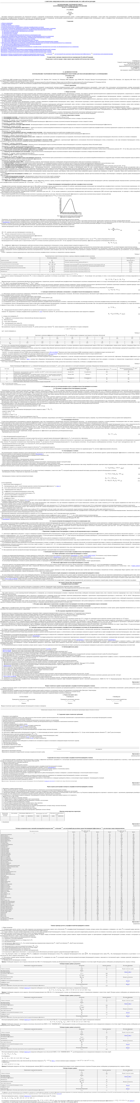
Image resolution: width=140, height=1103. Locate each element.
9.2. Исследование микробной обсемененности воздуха (16, 45)
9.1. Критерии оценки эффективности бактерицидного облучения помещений (21, 44)
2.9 (53, 781)
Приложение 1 (4, 49)
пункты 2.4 (47, 781)
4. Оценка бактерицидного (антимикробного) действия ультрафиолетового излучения (22, 27)
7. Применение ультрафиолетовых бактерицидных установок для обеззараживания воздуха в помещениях (27, 36)
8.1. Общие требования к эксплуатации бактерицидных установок (18, 38)
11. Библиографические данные (9, 48)
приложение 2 (57, 556)
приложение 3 (86, 556)
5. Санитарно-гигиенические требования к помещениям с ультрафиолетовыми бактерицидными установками (28, 28)
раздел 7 (132, 1100)
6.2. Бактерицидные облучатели (10, 32)
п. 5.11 (26, 725)
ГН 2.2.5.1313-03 (53, 353)
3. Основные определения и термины (10, 25)
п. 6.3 (21, 726)
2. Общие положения (6, 24)
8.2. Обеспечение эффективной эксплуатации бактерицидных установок (20, 40)
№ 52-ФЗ (48, 648)
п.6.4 (41, 311)
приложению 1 (36, 635)
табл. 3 (28, 359)
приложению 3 (112, 639)
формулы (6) (27, 1051)
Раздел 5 (126, 972)
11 (27, 500)
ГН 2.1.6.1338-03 (54, 352)
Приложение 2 (4, 50)
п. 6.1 (27, 736)
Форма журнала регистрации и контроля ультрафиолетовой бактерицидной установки (30, 52)
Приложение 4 (4, 54)
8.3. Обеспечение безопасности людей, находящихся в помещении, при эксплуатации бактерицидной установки (30, 41)
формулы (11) (27, 1096)
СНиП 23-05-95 (91, 555)
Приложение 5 (4, 55)
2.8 (52, 781)
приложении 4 (6, 222)
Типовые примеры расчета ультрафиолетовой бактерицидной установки (26, 55)
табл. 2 (53, 1060)
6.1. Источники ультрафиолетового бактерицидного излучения (17, 31)
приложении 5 (6, 519)
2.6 (50, 781)
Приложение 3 (4, 52)
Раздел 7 (128, 984)
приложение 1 (74, 555)
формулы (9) (27, 988)
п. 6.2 (32, 738)
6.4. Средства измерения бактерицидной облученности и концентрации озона (21, 34)
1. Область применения (6, 23)
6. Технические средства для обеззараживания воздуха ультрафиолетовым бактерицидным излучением (26, 29)
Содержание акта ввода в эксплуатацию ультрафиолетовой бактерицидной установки (29, 50)
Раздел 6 (128, 980)
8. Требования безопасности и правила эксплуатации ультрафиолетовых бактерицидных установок (25, 37)
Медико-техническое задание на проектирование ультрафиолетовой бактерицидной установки (32, 49)
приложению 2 (80, 639)
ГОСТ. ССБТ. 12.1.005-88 (9, 676)
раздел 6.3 (59, 1093)
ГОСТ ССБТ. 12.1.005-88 (11, 578)
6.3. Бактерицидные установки (9, 33)
